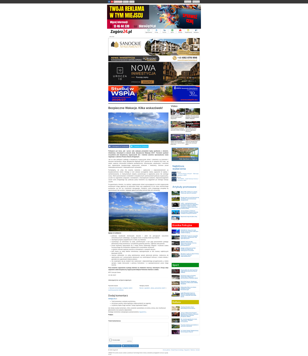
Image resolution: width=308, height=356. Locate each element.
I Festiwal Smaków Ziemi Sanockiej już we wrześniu (188, 307)
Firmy (156, 32)
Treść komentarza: (114, 321)
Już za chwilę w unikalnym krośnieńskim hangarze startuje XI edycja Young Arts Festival (189, 212)
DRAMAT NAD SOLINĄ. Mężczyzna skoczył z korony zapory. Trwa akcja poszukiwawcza (188, 243)
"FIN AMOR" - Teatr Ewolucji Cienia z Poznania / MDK (187, 179)
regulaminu (142, 312)
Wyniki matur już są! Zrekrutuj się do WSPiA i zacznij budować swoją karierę (190, 199)
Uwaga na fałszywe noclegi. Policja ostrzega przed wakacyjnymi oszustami (188, 249)
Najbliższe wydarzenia (179, 167)
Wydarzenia (188, 32)
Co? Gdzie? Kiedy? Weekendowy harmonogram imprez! (189, 331)
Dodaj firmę (118, 1)
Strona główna (166, 350)
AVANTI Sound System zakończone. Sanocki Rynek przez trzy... (178, 143)
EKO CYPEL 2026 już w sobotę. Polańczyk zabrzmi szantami (189, 192)
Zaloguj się (188, 1)
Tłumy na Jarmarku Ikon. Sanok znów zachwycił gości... (192, 143)
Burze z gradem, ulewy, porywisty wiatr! (152, 288)
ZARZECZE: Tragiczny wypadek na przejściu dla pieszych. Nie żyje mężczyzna (189, 237)
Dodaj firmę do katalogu (177, 350)
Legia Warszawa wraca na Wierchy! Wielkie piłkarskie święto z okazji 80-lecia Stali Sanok (188, 294)
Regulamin (187, 350)
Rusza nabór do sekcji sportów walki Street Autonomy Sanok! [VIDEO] (189, 271)
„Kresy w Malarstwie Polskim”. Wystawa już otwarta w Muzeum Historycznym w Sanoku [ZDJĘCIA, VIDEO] (189, 314)
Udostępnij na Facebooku (120, 146)
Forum (164, 32)
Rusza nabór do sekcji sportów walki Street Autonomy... (191, 130)
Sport (172, 32)
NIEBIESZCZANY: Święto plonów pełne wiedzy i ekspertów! (177, 117)
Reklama (125, 1)
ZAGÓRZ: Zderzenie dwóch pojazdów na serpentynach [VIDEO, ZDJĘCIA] (192, 117)
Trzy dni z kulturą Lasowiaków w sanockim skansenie (189, 325)
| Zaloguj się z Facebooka (131, 345)
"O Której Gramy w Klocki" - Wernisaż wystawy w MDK (187, 174)
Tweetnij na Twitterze (140, 146)
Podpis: (110, 314)
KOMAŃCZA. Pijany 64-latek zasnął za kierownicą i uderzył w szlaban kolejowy (189, 231)
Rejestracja (196, 1)
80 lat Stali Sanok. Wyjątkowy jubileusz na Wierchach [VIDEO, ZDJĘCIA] (189, 283)
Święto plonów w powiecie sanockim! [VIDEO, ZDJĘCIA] (178, 129)
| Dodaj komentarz (115, 345)
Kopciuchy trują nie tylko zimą (189, 216)
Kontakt (132, 1)
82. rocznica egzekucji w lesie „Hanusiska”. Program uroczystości (189, 320)
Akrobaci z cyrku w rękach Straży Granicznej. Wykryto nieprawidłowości (190, 255)
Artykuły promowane (184, 186)
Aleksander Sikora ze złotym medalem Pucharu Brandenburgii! (188, 288)
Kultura (176, 302)
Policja (180, 32)
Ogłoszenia (148, 32)
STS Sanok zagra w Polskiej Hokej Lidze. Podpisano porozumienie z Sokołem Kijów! (189, 277)
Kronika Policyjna (182, 225)
